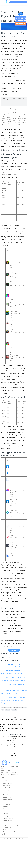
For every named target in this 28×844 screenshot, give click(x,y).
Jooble (4, 822)
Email (16, 719)
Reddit (7, 719)
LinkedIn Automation (8, 818)
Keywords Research (8, 783)
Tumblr (11, 719)
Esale (4, 829)
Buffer (20, 719)
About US (5, 811)
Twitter (2, 719)
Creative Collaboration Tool (9, 831)
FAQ (4, 792)
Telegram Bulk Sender (8, 827)
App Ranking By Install (8, 790)
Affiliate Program (7, 797)
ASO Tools (14, 650)
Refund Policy (6, 806)
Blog (4, 808)
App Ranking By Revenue (9, 787)
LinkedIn (25, 719)
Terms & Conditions (7, 804)
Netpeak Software (7, 820)
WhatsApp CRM (6, 816)
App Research (6, 785)
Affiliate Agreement (7, 799)
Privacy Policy (6, 802)
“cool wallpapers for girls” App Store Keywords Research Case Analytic (13, 700)
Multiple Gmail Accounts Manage (10, 825)
